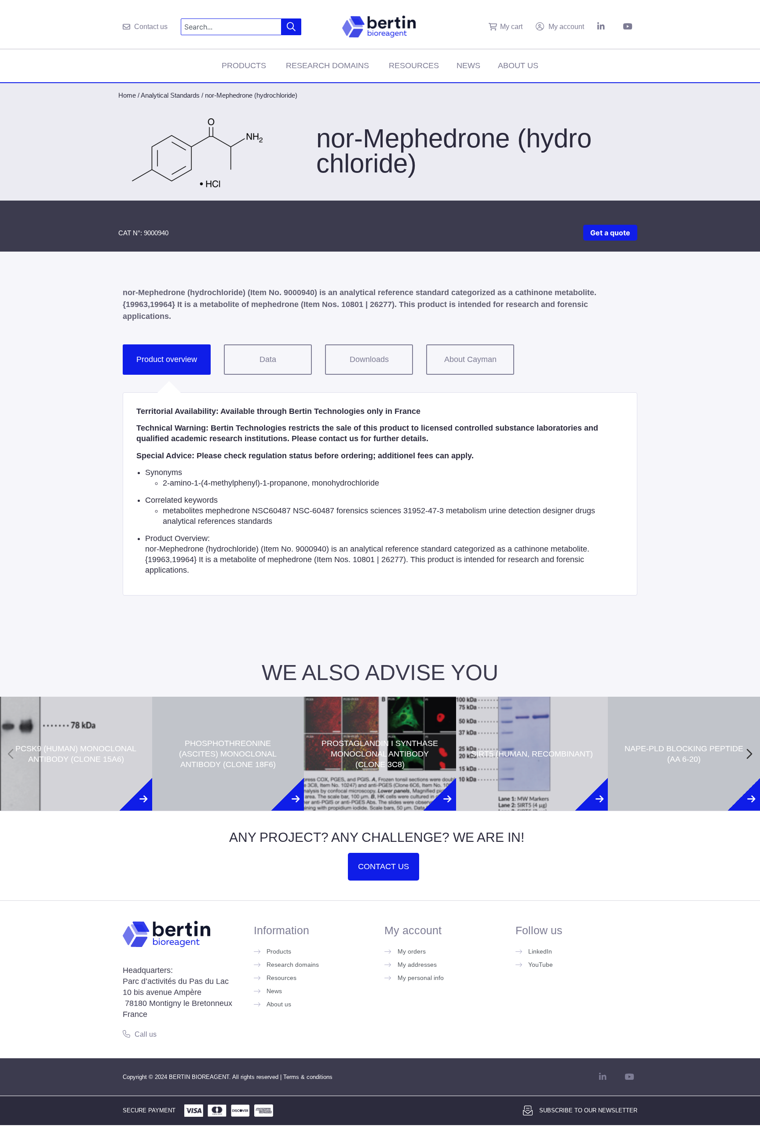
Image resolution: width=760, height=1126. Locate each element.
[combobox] (231, 26)
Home (127, 95)
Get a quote (610, 232)
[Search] (291, 26)
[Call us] (126, 1034)
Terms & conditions (307, 1077)
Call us (146, 1034)
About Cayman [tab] (470, 359)
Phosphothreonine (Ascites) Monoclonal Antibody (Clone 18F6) (228, 716)
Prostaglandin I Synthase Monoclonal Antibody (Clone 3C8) (380, 716)
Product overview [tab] (166, 359)
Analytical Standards (170, 95)
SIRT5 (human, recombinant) (532, 716)
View (76, 789)
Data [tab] (267, 359)
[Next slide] (749, 753)
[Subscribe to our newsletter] (528, 1110)
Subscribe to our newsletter (588, 1110)
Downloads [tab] (369, 359)
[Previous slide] (10, 753)
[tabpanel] (380, 494)
